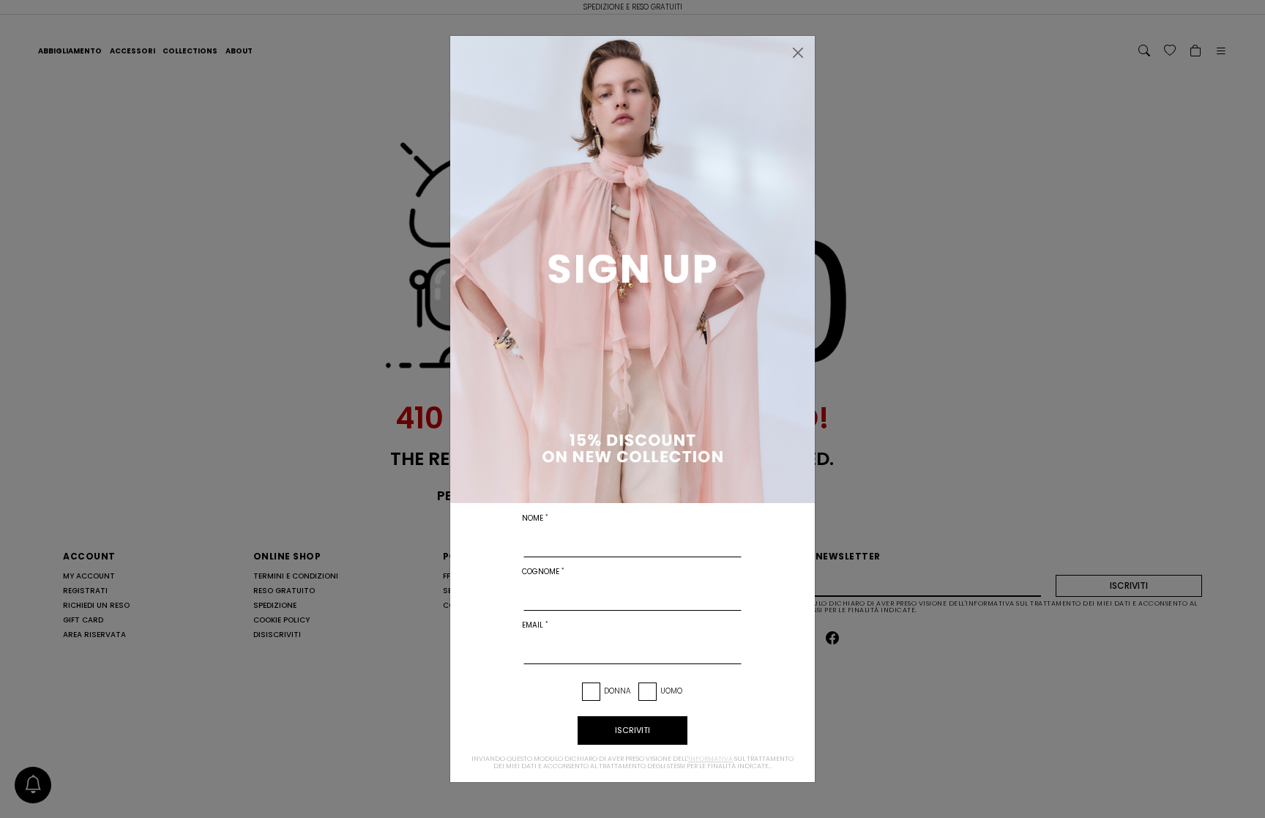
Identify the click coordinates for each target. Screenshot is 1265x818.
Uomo (671, 690)
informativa (710, 758)
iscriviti (632, 730)
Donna (617, 690)
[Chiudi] (798, 53)
